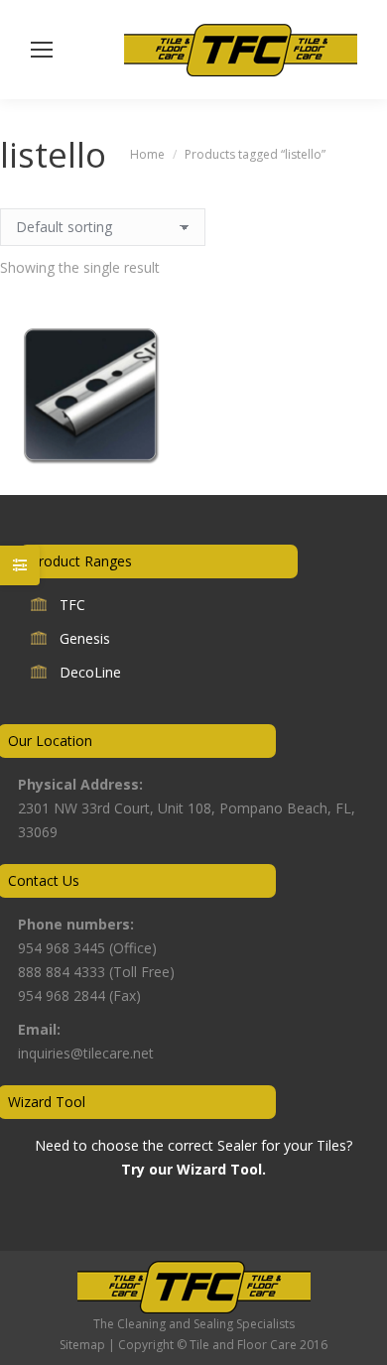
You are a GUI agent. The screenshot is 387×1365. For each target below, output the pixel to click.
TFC (72, 604)
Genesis (85, 638)
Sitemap (82, 1344)
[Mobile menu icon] (42, 50)
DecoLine (90, 672)
